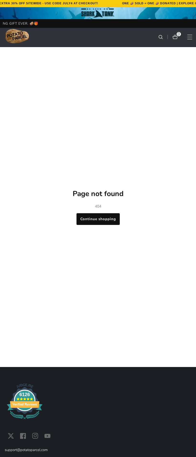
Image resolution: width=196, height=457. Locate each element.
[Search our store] (163, 37)
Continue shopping (98, 219)
